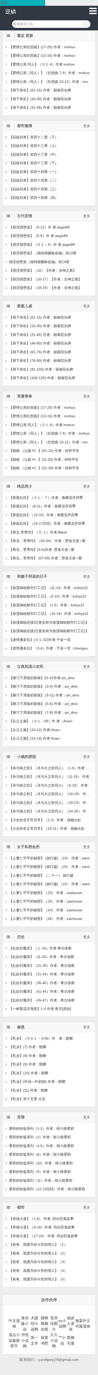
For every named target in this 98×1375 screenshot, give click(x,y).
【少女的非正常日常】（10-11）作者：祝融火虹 (47, 828)
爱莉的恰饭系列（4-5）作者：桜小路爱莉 (41, 1146)
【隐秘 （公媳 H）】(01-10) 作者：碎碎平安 (44, 451)
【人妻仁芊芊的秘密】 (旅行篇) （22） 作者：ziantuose (53, 884)
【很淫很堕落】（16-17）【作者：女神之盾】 (45, 279)
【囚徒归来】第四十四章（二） (33, 180)
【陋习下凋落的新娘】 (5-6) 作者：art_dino (43, 704)
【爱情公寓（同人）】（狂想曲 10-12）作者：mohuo (51, 82)
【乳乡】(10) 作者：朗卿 (28, 1073)
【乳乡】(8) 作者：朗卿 (27, 1056)
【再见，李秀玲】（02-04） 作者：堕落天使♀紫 (47, 541)
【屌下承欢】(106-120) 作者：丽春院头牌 (42, 378)
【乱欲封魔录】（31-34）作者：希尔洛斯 (42, 974)
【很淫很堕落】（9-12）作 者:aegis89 (39, 227)
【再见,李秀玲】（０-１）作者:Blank (38, 532)
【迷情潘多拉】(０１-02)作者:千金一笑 (40, 640)
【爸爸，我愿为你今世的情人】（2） (38, 1253)
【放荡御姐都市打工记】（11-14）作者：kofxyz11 (48, 588)
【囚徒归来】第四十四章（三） (33, 189)
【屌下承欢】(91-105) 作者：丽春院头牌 (41, 369)
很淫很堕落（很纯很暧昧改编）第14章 (39, 262)
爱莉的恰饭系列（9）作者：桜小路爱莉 (40, 1172)
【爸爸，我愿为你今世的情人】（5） (38, 1279)
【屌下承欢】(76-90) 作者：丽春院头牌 (40, 360)
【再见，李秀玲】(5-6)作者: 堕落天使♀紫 (41, 550)
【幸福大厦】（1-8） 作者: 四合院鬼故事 (41, 1219)
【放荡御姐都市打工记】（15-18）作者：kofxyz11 (48, 614)
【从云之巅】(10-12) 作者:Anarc (34, 730)
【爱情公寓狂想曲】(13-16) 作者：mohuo (42, 55)
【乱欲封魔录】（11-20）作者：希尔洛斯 (41, 957)
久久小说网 (54, 1340)
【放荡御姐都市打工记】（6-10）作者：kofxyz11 (47, 596)
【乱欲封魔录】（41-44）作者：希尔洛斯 (42, 991)
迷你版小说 (25, 1323)
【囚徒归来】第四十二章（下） (33, 137)
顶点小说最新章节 (14, 1340)
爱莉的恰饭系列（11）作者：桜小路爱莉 (40, 1180)
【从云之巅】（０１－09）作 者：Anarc (41, 721)
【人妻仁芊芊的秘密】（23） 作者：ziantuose (45, 893)
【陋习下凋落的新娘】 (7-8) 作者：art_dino (43, 712)
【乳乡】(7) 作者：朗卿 (27, 1047)
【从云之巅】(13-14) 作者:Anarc (34, 738)
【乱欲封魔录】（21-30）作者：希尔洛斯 (42, 966)
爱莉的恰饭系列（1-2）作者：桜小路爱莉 (41, 1128)
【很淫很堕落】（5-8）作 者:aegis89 (38, 236)
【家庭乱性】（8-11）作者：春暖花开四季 (42, 506)
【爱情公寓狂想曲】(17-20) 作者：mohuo (42, 47)
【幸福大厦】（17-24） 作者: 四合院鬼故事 (43, 1236)
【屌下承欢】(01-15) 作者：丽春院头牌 (40, 90)
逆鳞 (10, 12)
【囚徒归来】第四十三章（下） (33, 163)
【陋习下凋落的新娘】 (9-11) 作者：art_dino (44, 695)
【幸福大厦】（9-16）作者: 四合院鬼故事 (42, 1227)
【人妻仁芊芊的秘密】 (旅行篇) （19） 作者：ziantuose (53, 858)
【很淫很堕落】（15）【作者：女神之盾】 (42, 270)
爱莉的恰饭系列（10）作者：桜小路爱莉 (41, 1163)
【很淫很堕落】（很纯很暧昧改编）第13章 (42, 253)
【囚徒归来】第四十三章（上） (33, 146)
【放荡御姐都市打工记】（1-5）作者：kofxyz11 (46, 605)
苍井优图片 (54, 1323)
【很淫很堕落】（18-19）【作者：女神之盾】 (45, 288)
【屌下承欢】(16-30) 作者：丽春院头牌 (40, 99)
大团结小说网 (34, 1323)
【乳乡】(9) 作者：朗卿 (27, 1064)
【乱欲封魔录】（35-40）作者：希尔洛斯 (42, 983)
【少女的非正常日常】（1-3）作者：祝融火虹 (45, 820)
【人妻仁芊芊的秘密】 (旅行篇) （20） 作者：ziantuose (53, 867)
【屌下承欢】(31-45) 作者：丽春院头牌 (40, 107)
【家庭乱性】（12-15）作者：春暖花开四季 (43, 515)
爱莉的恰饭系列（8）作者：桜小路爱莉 (40, 1154)
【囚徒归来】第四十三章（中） (33, 154)
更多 (86, 126)
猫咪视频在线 (44, 1323)
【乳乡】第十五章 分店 (27, 1099)
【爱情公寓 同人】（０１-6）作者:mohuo (42, 64)
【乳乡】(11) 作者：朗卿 (28, 1090)
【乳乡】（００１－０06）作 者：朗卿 (41, 1038)
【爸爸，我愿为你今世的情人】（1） (38, 1244)
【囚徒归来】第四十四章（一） (33, 172)
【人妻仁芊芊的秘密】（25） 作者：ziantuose (45, 901)
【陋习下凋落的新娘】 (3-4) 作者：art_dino (43, 686)
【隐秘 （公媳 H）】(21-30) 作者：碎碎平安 (44, 468)
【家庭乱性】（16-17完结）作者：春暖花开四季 (47, 523)
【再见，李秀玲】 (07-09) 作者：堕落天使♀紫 (45, 558)
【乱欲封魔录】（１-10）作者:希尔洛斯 (40, 948)
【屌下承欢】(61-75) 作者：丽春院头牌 (40, 352)
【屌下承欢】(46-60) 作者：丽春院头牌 (40, 343)
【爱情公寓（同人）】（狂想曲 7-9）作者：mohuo (49, 73)
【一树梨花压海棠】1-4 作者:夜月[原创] (40, 1009)
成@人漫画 (70, 1323)
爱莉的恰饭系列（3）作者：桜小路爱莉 (40, 1137)
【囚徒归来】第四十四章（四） (33, 198)
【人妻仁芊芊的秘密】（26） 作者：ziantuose (45, 919)
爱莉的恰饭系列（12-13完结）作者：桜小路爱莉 (47, 1189)
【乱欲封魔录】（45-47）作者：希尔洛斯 (42, 1000)
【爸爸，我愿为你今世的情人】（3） (38, 1262)
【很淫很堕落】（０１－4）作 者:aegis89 (42, 245)
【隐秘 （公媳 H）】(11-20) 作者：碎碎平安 (44, 459)
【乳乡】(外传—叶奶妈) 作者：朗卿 (37, 1082)
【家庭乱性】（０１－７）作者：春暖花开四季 (46, 498)
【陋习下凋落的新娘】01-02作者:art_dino (42, 678)
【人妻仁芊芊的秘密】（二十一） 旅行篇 (41, 875)
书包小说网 (25, 1340)
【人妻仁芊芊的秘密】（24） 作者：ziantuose (45, 910)
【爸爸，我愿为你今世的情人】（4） (38, 1271)
